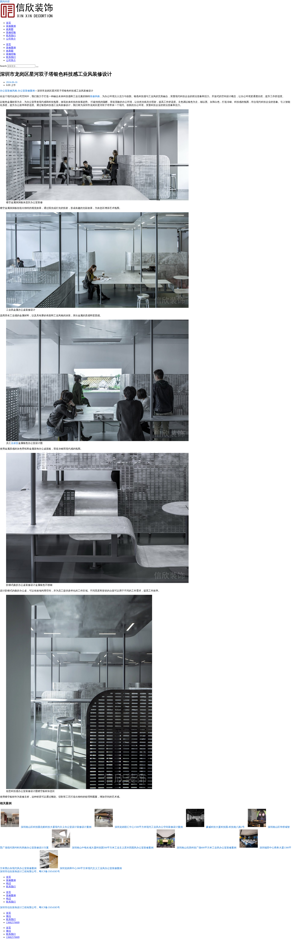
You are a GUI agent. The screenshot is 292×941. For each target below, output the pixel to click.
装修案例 (11, 26)
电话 (8, 883)
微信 (8, 916)
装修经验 (11, 32)
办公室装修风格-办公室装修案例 (17, 90)
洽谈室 (14, 443)
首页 (8, 23)
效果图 (9, 29)
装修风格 (95, 96)
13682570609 (12, 922)
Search (3, 66)
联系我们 (11, 35)
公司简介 (11, 38)
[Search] (37, 66)
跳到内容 (5, 1)
